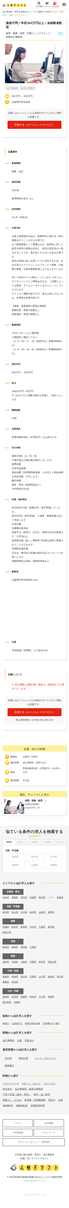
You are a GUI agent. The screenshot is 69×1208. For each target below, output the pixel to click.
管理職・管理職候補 (34, 1100)
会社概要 (49, 1123)
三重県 (33, 947)
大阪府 (24, 962)
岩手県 (24, 897)
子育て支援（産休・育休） (17, 1094)
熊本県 (33, 996)
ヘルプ (17, 1123)
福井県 (15, 865)
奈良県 (42, 962)
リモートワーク (11, 1083)
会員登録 (55, 6)
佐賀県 (15, 996)
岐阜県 (6, 947)
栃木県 (15, 927)
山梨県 (40, 12)
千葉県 (42, 927)
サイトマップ (48, 1132)
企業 (19, 1040)
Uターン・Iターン (31, 1083)
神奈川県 (7, 932)
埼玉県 (33, 927)
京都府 (15, 962)
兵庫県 (33, 962)
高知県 (15, 982)
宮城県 (33, 897)
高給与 (51, 1100)
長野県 (53, 865)
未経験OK (8, 1105)
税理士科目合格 (32, 1023)
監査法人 (29, 1040)
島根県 (15, 976)
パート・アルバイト (45, 1058)
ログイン (47, 6)
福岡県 (6, 996)
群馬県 (24, 927)
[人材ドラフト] (14, 5)
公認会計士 (17, 1023)
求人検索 (39, 6)
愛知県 (24, 947)
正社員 (8, 1058)
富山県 (34, 856)
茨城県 (6, 927)
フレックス (49, 1083)
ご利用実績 (17, 1132)
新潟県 (15, 856)
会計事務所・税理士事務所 (29, 1089)
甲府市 (48, 12)
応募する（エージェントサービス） (34, 124)
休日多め (7, 1089)
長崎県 (24, 996)
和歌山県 (52, 962)
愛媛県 (6, 982)
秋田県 (42, 897)
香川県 (60, 976)
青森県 (15, 897)
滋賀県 (6, 962)
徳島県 (51, 976)
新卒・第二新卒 (42, 1094)
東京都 (51, 927)
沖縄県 (17, 1002)
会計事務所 (8, 1040)
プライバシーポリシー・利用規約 (33, 1142)
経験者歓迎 (22, 1105)
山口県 (42, 976)
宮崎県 (51, 996)
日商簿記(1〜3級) (51, 1023)
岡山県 (24, 976)
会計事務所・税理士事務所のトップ (19, 12)
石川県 (53, 856)
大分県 (42, 996)
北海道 (6, 897)
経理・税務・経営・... (36, 800)
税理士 (6, 1023)
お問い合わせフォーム (34, 1180)
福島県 (60, 897)
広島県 (33, 976)
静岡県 (15, 947)
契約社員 (23, 1058)
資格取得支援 (37, 1105)
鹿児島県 (7, 1002)
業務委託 (9, 1065)
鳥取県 (6, 976)
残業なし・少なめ (12, 1100)
